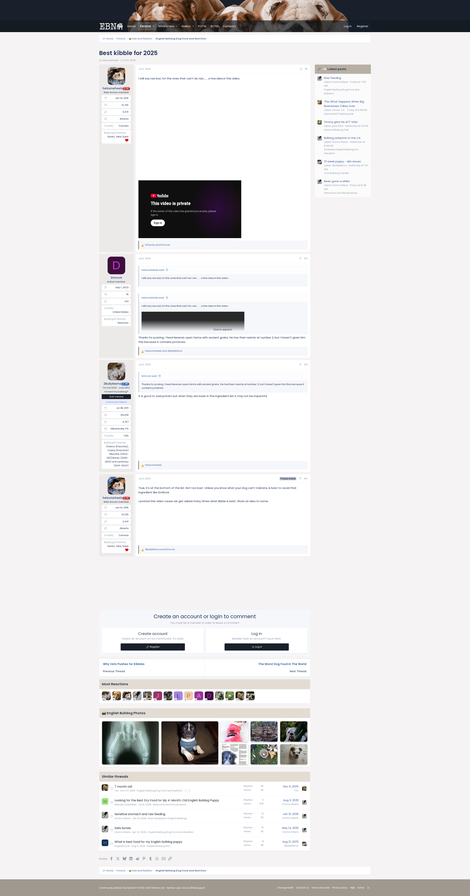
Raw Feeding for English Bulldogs (167, 818)
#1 (306, 69)
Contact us (302, 887)
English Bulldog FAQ (158, 846)
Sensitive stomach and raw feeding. (140, 814)
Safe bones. (123, 828)
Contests (229, 26)
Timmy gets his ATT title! (341, 122)
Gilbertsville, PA (120, 428)
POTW (202, 26)
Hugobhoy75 (122, 846)
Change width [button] (285, 887)
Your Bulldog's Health (336, 173)
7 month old (123, 786)
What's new (166, 26)
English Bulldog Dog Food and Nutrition (159, 790)
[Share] (301, 69)
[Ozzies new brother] (189, 743)
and (157, 245)
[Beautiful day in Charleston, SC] (264, 731)
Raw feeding (332, 78)
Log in (258, 647)
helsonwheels (110, 60)
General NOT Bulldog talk (339, 114)
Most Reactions (115, 684)
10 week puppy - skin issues (342, 161)
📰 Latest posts (334, 69)
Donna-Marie (291, 804)
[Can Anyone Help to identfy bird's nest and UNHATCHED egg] (264, 754)
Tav (117, 790)
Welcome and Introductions (169, 804)
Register (155, 647)
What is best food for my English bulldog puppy (148, 842)
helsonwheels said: (153, 270)
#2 (306, 258)
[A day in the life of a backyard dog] (234, 754)
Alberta (124, 119)
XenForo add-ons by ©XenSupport (186, 887)
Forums (145, 26)
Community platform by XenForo (132, 887)
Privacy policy (340, 887)
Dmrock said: (149, 376)
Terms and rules (320, 887)
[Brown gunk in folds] (234, 731)
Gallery (186, 26)
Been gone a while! (337, 181)
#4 (306, 478)
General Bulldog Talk (336, 130)
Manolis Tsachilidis (126, 804)
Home (131, 26)
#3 (306, 364)
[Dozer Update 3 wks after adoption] (130, 743)
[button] (153, 26)
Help (352, 887)
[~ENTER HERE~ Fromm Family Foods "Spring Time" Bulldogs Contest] (294, 731)
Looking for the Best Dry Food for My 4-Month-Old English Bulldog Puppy (167, 800)
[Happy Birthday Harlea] (294, 754)
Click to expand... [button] (223, 329)
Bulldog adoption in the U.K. (342, 138)
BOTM (214, 26)
